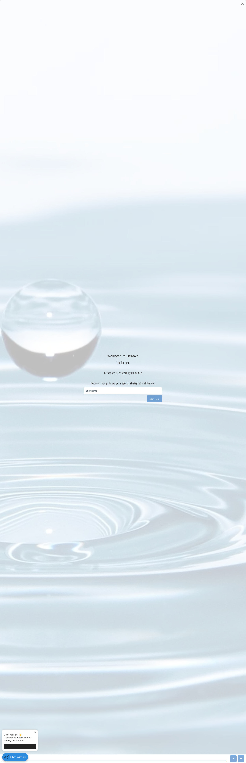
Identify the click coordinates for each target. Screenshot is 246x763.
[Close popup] (35, 732)
